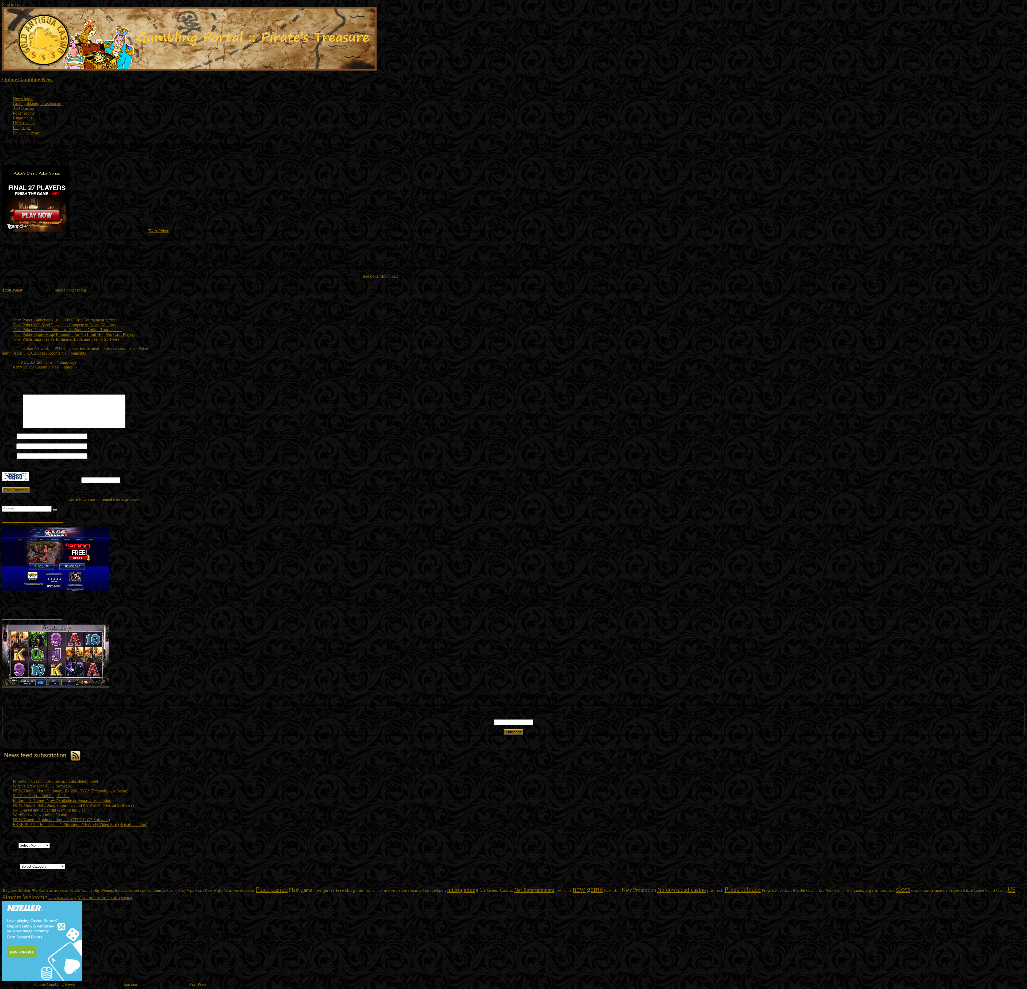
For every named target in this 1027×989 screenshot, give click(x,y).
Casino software (26, 132)
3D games (9, 891)
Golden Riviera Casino (395, 890)
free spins (372, 890)
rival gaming (855, 890)
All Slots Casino (58, 890)
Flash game (300, 890)
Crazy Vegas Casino (191, 891)
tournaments (940, 891)
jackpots (439, 890)
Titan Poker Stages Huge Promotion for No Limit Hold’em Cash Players (74, 334)
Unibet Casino (995, 890)
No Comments (73, 353)
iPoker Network (35, 348)
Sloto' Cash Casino (883, 890)
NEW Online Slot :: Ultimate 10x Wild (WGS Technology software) (70, 791)
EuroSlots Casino (244, 890)
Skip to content (15, 4)
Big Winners (103, 890)
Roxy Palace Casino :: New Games (45, 367)
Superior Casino (921, 890)
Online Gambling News (27, 79)
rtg (868, 890)
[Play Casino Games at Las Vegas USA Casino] (55, 589)
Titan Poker (158, 230)
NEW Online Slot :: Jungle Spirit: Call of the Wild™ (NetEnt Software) (73, 805)
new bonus (563, 891)
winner (126, 897)
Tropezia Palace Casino (966, 891)
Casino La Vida (142, 890)
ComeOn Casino (165, 890)
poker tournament (84, 348)
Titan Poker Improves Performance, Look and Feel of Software (66, 339)
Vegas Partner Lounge (62, 898)
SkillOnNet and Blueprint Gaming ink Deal (49, 810)
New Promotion (639, 890)
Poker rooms (23, 113)
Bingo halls (22, 118)
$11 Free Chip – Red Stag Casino (41, 795)
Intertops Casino (420, 891)
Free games (324, 890)
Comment (12, 426)
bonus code (123, 890)
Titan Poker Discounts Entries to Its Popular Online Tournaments (67, 329)
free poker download (380, 276)
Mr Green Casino (496, 890)
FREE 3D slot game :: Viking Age (44, 362)
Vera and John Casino (99, 897)
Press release (114, 348)
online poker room (70, 290)
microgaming (462, 889)
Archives (9, 845)
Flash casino (272, 889)
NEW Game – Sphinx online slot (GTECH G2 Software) (61, 819)
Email (8, 446)
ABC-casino (23, 108)
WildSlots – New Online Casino (40, 815)
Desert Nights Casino (218, 891)
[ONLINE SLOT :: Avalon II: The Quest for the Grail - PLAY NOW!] (55, 686)
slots (903, 889)
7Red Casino (40, 891)
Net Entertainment (534, 890)
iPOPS (59, 348)
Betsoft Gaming (81, 891)
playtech (715, 890)
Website (9, 455)
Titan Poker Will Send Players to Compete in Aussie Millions (64, 325)
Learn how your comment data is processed (104, 499)
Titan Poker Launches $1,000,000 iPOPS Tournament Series (64, 320)
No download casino (681, 889)
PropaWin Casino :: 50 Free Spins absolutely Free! (55, 781)
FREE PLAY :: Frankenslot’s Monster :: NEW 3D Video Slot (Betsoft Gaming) (80, 824)
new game (588, 889)
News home (23, 98)
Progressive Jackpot (777, 891)
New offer (612, 890)
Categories (11, 866)
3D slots (24, 890)
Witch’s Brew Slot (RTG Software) (42, 786)
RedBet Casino (805, 890)
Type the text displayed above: (54, 480)
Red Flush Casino (831, 891)
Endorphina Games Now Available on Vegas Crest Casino (62, 800)
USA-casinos (24, 123)
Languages (22, 127)
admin (7, 353)
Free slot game (349, 890)
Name (9, 436)
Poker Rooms (48, 353)
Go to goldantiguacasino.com (37, 103)
